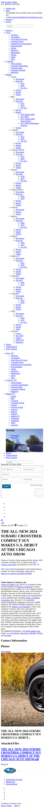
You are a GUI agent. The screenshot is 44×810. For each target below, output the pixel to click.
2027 (22, 83)
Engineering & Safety (14, 780)
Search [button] (8, 22)
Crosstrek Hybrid (17, 403)
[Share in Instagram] (7, 516)
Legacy (18, 333)
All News (14, 35)
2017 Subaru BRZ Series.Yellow (28, 120)
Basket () (9, 19)
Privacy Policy (6, 806)
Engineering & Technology (21, 44)
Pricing (13, 55)
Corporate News (17, 41)
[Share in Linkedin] (7, 504)
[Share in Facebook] (7, 507)
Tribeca (18, 338)
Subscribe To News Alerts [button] (11, 464)
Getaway (14, 410)
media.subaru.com (33, 631)
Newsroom (20, 79)
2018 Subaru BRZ (28, 114)
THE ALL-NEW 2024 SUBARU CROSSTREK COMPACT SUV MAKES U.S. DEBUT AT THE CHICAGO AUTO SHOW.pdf (21, 754)
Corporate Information (19, 66)
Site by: (17, 806)
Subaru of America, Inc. (10, 585)
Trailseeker (15, 418)
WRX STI (20, 340)
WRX (13, 423)
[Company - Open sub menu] (15, 380)
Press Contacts (11, 349)
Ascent (13, 396)
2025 (22, 179)
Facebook (15, 633)
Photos (8, 344)
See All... (24, 88)
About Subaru (16, 64)
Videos (18, 95)
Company (9, 61)
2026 (22, 86)
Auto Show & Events (19, 39)
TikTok (39, 633)
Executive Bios (16, 68)
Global (13, 48)
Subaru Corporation (24, 587)
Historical (14, 50)
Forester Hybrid (17, 407)
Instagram (24, 633)
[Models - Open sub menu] (13, 394)
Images (18, 92)
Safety (13, 57)
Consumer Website (18, 70)
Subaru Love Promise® (21, 607)
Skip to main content (9, 2)
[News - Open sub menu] (12, 353)
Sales (13, 59)
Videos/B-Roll (11, 347)
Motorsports (15, 52)
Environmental (16, 46)
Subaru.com (10, 8)
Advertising (15, 37)
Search (3, 26)
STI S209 (19, 336)
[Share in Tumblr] (7, 513)
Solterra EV (15, 416)
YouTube (7, 635)
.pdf (2, 523)
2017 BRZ (25, 117)
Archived (14, 425)
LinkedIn (32, 633)
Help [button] (8, 11)
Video (18, 329)
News (8, 33)
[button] (2, 520)
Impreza (14, 412)
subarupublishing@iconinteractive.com (27, 17)
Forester (14, 405)
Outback (14, 414)
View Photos (6, 651)
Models (9, 75)
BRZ (13, 398)
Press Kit (19, 81)
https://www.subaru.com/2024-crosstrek (16, 573)
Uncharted (15, 421)
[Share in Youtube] (7, 510)
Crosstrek (14, 401)
